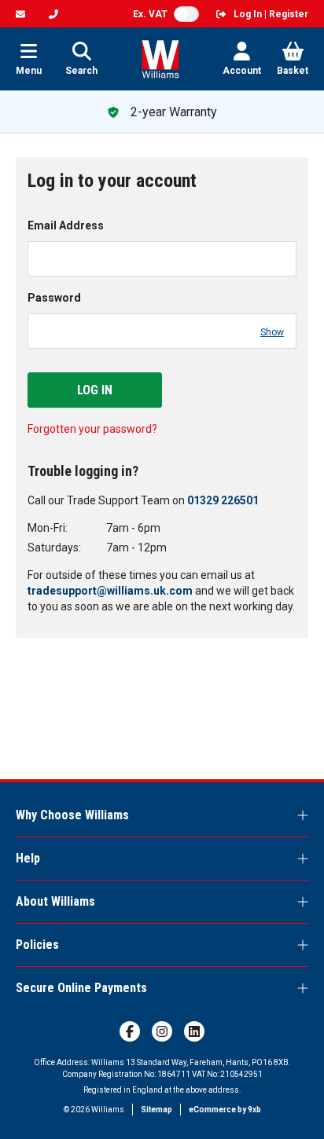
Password (54, 297)
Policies (37, 944)
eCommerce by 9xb (225, 1109)
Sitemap (156, 1109)
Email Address (66, 225)
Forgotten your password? (92, 429)
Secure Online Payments (81, 987)
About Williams (55, 901)
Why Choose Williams (72, 815)
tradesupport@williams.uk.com (110, 590)
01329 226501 (223, 500)
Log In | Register (271, 14)
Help (28, 858)
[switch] (186, 14)
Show (272, 332)
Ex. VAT (150, 14)
